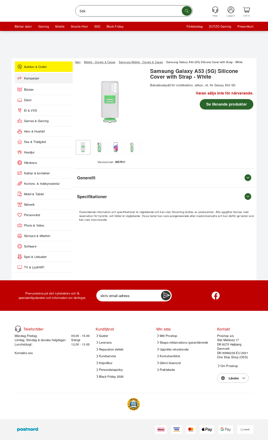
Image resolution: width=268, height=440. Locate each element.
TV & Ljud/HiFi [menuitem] (34, 267)
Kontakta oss (24, 353)
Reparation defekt (111, 349)
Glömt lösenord (170, 363)
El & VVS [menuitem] (30, 110)
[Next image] (138, 103)
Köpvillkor (105, 363)
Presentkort (245, 26)
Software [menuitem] (30, 246)
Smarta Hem (79, 26)
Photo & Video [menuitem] (34, 225)
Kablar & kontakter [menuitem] (37, 173)
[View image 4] (132, 147)
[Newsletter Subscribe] (166, 295)
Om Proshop (229, 366)
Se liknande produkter (226, 104)
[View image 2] (99, 147)
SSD (97, 26)
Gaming (43, 26)
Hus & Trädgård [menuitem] (35, 142)
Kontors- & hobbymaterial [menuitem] (41, 183)
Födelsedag (195, 26)
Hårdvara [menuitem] (30, 163)
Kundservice (107, 356)
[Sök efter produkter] (187, 11)
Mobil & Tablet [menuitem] (34, 194)
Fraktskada (167, 369)
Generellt (86, 178)
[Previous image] (81, 103)
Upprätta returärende (174, 349)
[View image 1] (83, 147)
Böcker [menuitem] (29, 89)
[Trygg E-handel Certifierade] (133, 404)
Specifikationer (92, 196)
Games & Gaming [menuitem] (36, 121)
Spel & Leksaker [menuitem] (35, 257)
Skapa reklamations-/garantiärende (184, 342)
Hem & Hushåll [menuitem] (34, 131)
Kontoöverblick (170, 356)
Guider (103, 336)
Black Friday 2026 (111, 376)
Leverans (105, 342)
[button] (110, 102)
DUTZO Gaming (220, 26)
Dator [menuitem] (28, 100)
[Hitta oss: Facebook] (215, 295)
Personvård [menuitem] (32, 215)
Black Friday (115, 26)
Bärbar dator (23, 26)
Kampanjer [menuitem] (31, 78)
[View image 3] (115, 147)
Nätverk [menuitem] (29, 204)
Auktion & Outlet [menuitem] (35, 67)
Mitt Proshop (168, 336)
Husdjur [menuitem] (29, 152)
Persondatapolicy (111, 369)
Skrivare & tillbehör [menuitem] (37, 236)
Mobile (59, 26)
